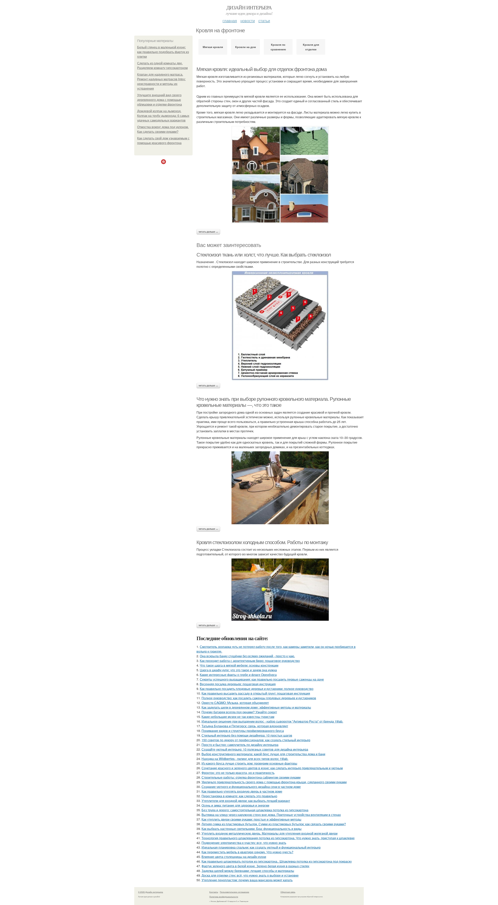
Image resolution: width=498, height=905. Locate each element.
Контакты (213, 892)
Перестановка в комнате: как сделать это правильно (239, 796)
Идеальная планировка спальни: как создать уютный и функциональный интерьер (261, 847)
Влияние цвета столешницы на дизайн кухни (234, 856)
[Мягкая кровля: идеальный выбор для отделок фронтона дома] (280, 174)
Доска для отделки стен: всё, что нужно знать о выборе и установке (250, 875)
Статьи (264, 20)
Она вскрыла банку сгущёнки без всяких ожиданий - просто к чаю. (247, 656)
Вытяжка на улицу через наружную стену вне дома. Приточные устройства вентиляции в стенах (271, 814)
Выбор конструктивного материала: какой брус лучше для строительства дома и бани (263, 754)
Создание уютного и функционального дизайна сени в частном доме (251, 786)
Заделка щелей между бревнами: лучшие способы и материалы (248, 870)
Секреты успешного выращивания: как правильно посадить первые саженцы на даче (262, 679)
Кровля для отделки (311, 47)
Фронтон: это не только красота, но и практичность (238, 772)
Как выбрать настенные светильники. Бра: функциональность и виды (252, 828)
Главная (230, 20)
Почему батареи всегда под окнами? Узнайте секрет (239, 712)
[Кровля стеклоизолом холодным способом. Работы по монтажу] (280, 589)
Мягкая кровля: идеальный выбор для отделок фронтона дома (261, 69)
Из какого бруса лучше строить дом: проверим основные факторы (249, 763)
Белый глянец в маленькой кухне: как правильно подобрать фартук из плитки (163, 52)
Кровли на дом (245, 47)
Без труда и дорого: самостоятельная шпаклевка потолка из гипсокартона (255, 810)
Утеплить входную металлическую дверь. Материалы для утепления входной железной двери (270, 833)
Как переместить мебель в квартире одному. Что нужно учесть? (247, 852)
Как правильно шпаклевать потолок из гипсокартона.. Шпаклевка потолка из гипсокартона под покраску (277, 861)
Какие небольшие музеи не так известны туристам (238, 716)
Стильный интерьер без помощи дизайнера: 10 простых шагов (247, 735)
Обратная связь (288, 892)
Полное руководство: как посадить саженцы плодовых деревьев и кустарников (259, 698)
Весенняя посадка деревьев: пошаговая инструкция (238, 684)
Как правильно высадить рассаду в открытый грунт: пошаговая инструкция (256, 693)
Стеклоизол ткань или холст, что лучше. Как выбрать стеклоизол (263, 255)
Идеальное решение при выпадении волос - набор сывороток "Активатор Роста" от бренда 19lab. (272, 721)
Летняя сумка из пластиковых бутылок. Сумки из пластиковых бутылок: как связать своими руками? (274, 824)
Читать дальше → (208, 231)
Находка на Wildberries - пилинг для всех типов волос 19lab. (245, 758)
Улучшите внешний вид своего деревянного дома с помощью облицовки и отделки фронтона (159, 100)
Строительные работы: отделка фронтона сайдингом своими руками (251, 777)
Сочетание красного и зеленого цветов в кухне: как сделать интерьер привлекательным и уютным (272, 768)
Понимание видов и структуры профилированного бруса (243, 730)
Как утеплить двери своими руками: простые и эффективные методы (251, 819)
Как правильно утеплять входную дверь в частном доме (242, 791)
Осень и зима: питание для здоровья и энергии (235, 805)
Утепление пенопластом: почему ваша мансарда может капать (247, 880)
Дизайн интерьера (249, 7)
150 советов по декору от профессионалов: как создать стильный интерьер (256, 740)
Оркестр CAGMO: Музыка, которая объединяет (235, 702)
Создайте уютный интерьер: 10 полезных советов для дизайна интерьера (255, 749)
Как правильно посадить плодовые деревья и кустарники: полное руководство (256, 688)
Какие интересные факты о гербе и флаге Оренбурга (238, 674)
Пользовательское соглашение (234, 892)
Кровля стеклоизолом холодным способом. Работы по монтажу (262, 542)
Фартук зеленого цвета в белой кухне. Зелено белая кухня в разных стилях (255, 866)
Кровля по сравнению (278, 47)
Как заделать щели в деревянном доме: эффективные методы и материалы (256, 707)
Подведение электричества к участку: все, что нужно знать (244, 842)
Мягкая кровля (213, 47)
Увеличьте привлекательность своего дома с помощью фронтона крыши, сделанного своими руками (274, 782)
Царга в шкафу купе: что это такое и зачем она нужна (238, 670)
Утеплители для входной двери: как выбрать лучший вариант (246, 800)
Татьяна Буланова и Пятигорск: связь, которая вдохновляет (245, 726)
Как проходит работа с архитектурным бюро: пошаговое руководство (250, 660)
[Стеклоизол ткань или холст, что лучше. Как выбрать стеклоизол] (280, 326)
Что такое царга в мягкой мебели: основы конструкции (239, 665)
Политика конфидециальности (223, 896)
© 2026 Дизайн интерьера (150, 892)
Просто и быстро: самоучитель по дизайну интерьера (240, 744)
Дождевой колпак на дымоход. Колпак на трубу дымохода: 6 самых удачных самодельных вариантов (163, 115)
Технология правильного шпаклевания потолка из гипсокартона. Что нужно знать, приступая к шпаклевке (278, 838)
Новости (247, 20)
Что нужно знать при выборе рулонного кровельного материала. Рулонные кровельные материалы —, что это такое (273, 402)
